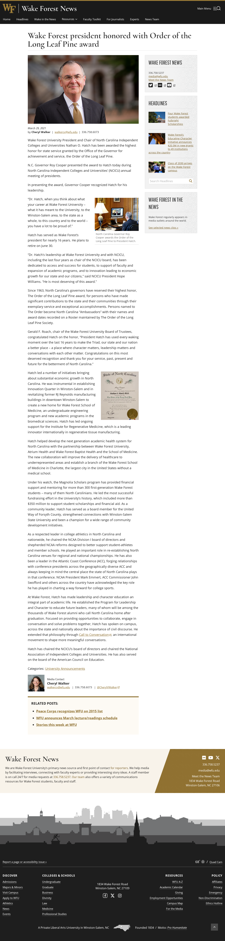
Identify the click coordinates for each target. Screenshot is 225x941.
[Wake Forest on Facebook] (105, 896)
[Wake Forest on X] (112, 896)
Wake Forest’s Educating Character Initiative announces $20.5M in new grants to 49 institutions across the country (171, 143)
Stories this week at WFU (56, 724)
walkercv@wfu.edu (66, 132)
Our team (78, 777)
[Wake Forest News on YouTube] (210, 757)
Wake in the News (45, 19)
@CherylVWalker (108, 687)
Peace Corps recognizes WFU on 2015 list (69, 711)
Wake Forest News (49, 8)
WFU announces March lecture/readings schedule (76, 718)
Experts (134, 19)
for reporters (119, 768)
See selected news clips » (163, 227)
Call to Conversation (95, 634)
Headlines (22, 19)
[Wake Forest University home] (9, 8)
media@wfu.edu (158, 76)
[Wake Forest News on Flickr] (204, 757)
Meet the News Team (161, 79)
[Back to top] (214, 927)
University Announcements (65, 668)
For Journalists (115, 19)
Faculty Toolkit (92, 19)
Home (6, 19)
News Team (152, 19)
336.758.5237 (61, 777)
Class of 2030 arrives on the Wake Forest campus (180, 167)
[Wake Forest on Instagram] (119, 896)
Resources (68, 19)
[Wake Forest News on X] (218, 757)
